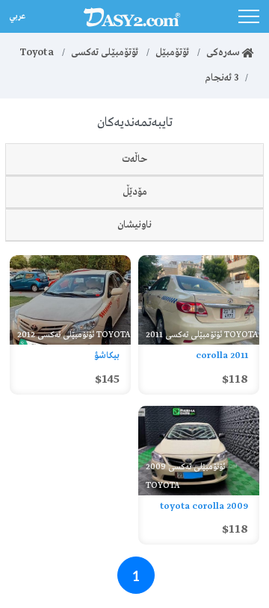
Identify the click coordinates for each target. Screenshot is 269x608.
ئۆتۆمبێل (172, 52)
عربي (16, 14)
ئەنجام (222, 78)
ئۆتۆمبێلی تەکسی (104, 52)
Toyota (36, 52)
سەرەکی (224, 52)
